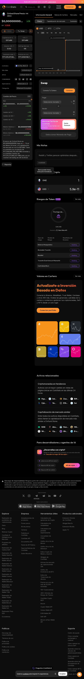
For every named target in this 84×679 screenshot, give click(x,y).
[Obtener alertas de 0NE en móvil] (30, 31)
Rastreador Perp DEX (7, 612)
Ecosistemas (6, 616)
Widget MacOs (68, 523)
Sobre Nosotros (26, 553)
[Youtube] (55, 497)
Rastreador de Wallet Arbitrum (7, 565)
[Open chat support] (79, 674)
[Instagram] (29, 497)
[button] (27, 66)
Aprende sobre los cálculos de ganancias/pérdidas (74, 651)
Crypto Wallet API (46, 607)
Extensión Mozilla (68, 526)
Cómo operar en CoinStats (73, 657)
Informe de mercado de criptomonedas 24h (47, 564)
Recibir (44, 108)
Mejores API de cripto (47, 465)
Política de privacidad (5, 642)
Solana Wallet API (46, 610)
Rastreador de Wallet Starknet (7, 554)
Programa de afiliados (6, 543)
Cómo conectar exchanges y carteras (73, 638)
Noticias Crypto (7, 532)
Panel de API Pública (28, 545)
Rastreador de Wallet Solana (7, 570)
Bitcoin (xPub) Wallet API (48, 621)
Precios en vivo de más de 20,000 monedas (47, 584)
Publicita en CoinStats (25, 534)
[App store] (25, 506)
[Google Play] (58, 506)
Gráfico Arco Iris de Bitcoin (47, 542)
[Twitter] (19, 79)
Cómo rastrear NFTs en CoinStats (74, 670)
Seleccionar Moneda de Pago (58, 135)
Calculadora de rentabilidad (46, 524)
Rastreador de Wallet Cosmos (7, 575)
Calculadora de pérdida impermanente (46, 531)
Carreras (24, 530)
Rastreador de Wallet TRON (7, 596)
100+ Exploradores (47, 590)
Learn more (52, 2)
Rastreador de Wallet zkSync (7, 559)
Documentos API (26, 542)
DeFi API (43, 616)
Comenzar (70, 7)
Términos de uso (7, 638)
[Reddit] (23, 79)
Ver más (78, 199)
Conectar (69, 90)
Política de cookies (8, 647)
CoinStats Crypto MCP (46, 599)
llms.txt (43, 603)
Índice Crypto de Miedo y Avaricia (46, 553)
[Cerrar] (81, 2)
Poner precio (25, 523)
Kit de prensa (25, 526)
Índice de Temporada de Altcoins (46, 577)
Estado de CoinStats (74, 674)
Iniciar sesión (58, 7)
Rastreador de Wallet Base (7, 586)
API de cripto (70, 465)
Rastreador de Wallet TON (7, 591)
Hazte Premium (67, 124)
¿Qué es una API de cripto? (49, 461)
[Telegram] (15, 79)
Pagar (44, 97)
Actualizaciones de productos (27, 519)
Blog (3, 528)
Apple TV (66, 530)
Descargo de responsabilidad (7, 634)
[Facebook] (27, 79)
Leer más (58, 226)
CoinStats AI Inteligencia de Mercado (7, 537)
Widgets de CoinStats (44, 558)
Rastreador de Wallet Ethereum (7, 580)
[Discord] (30, 79)
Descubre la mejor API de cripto (56, 454)
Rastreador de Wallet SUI (7, 607)
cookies (25, 674)
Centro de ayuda (73, 633)
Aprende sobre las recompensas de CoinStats (74, 663)
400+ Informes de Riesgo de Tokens (47, 594)
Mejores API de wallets (48, 470)
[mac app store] (42, 506)
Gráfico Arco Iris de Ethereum (47, 547)
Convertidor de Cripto (46, 537)
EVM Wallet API (46, 613)
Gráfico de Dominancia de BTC (47, 571)
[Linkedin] (49, 497)
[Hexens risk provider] (58, 230)
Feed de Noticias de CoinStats (28, 549)
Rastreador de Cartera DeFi (7, 549)
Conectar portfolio (48, 310)
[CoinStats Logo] (9, 6)
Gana (3, 525)
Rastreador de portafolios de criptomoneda (7, 520)
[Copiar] (27, 66)
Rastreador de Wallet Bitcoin (7, 602)
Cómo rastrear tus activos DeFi (74, 644)
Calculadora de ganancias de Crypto (48, 519)
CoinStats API (25, 538)
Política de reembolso (5, 651)
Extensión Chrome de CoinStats (69, 519)
